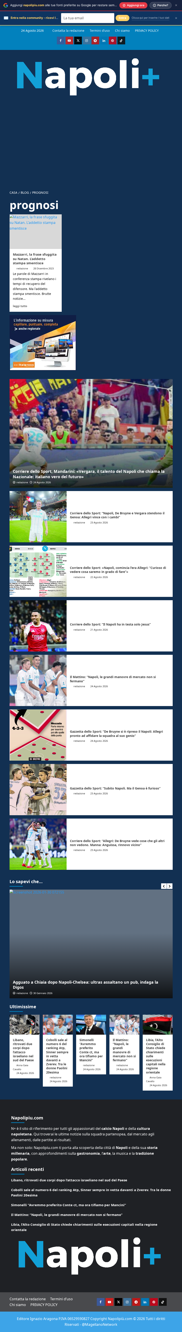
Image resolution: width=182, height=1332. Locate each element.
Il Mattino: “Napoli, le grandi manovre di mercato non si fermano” (113, 679)
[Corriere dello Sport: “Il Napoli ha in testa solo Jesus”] (38, 625)
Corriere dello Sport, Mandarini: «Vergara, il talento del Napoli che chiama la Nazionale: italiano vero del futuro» (89, 474)
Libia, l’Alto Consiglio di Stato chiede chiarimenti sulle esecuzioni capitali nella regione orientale (84, 1227)
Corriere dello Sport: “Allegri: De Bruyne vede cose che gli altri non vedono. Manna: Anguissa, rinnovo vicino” (117, 843)
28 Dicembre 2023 (43, 268)
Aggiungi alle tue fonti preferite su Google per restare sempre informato (72, 5)
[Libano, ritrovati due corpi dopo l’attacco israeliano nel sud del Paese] (25, 1025)
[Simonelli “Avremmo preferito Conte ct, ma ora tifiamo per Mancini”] (91, 1025)
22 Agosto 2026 (99, 577)
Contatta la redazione (68, 30)
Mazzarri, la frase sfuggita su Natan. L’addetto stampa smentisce (35, 258)
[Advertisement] (91, 140)
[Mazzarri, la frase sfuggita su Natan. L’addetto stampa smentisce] (36, 231)
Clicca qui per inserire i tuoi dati (150, 17)
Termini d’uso (100, 30)
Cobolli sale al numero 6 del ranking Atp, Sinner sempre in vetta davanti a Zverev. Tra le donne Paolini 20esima (57, 1056)
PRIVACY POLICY (147, 30)
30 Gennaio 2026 (42, 993)
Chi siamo (122, 30)
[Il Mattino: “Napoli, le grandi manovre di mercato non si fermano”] (38, 680)
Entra (122, 18)
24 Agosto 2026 (42, 482)
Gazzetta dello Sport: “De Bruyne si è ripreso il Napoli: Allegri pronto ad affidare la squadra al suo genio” (116, 733)
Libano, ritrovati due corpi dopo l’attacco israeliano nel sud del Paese (23, 1050)
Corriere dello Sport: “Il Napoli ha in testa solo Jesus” (110, 624)
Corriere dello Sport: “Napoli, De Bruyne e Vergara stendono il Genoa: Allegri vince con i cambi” (117, 515)
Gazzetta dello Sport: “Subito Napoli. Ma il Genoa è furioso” (115, 788)
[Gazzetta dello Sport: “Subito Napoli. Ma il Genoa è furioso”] (38, 789)
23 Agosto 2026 (99, 522)
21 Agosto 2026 (99, 629)
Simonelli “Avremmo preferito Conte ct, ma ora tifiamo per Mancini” (91, 1050)
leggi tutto (20, 306)
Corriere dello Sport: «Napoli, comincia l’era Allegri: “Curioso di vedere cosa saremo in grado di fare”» (118, 570)
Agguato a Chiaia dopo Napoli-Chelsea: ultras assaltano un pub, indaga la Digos (85, 984)
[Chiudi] (176, 5)
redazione (22, 268)
